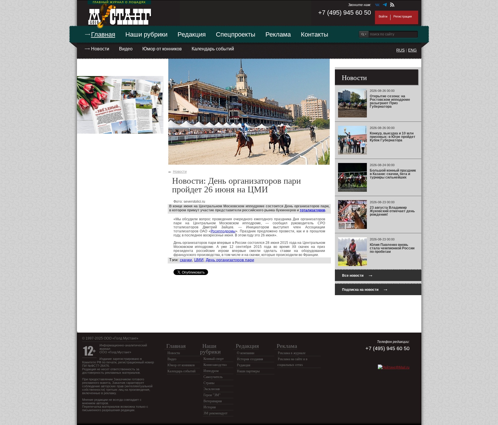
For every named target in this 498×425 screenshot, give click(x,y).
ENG (412, 50)
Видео (126, 48)
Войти (383, 16)
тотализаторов (312, 210)
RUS (400, 50)
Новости (100, 48)
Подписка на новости (365, 289)
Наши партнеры (248, 371)
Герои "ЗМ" (211, 395)
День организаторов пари (230, 259)
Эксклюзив (211, 389)
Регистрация (402, 16)
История (209, 407)
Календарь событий (213, 48)
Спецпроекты (235, 34)
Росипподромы (223, 231)
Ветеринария (212, 401)
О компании (245, 353)
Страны (208, 383)
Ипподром (211, 371)
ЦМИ (198, 259)
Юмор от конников (162, 48)
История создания (250, 359)
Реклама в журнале (291, 353)
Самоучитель (212, 377)
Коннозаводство (215, 365)
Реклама (278, 34)
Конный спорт (213, 359)
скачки (186, 259)
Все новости (357, 275)
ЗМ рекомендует (215, 413)
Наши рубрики (146, 34)
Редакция (192, 34)
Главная (103, 34)
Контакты (314, 34)
